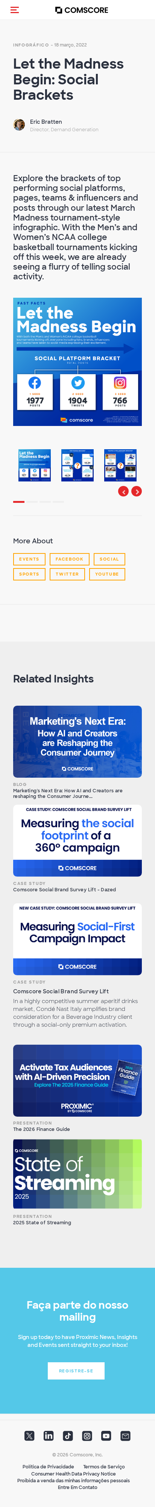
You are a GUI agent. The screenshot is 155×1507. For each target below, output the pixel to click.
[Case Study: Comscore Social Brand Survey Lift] (77, 939)
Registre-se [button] (76, 1371)
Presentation (32, 1123)
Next (136, 491)
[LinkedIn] (49, 1438)
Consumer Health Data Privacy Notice (73, 1474)
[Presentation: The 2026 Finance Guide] (77, 1081)
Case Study (29, 883)
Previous (123, 491)
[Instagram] (87, 1438)
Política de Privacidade (48, 1467)
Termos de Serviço (104, 1467)
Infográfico (31, 45)
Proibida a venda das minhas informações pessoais (73, 1481)
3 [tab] (49, 505)
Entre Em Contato (77, 1488)
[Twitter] (29, 1438)
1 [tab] (23, 505)
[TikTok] (68, 1438)
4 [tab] (62, 505)
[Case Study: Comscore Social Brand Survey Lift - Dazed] (77, 841)
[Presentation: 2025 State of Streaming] (77, 1174)
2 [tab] (36, 505)
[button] (15, 9)
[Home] (81, 10)
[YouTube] (106, 1438)
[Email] (125, 1438)
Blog (20, 784)
